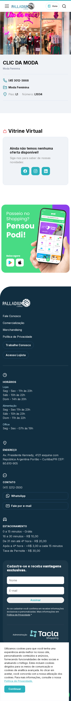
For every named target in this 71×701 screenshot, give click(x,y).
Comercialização (13, 323)
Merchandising (12, 330)
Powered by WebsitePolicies (19, 694)
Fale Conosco (12, 316)
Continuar (14, 688)
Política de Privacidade (17, 336)
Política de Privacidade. (18, 681)
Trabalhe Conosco (18, 345)
